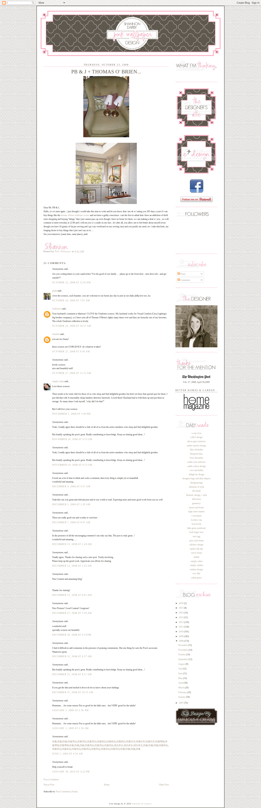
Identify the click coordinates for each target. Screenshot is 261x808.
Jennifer (55, 334)
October (182, 654)
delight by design (196, 474)
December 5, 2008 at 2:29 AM (71, 504)
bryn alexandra (196, 457)
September (183, 659)
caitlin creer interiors (196, 462)
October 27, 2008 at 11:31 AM (71, 373)
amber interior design (196, 445)
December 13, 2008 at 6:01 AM (72, 595)
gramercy (196, 503)
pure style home (196, 540)
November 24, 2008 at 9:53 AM (72, 465)
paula (54, 290)
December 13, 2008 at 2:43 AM (72, 565)
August (182, 664)
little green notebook (196, 528)
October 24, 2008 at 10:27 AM (71, 326)
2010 (181, 631)
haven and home (196, 507)
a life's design (196, 437)
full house (196, 499)
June (180, 673)
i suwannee (196, 515)
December (183, 645)
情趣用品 (72, 741)
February (182, 692)
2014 (181, 612)
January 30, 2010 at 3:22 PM (71, 771)
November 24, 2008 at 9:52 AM (72, 439)
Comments (185, 280)
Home (106, 784)
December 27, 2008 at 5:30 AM (72, 613)
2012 (181, 622)
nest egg (196, 536)
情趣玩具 (130, 741)
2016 (181, 603)
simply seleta (58, 381)
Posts (182, 274)
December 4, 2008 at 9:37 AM (71, 486)
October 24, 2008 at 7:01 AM (71, 300)
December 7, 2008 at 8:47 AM (71, 522)
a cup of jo (196, 433)
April (181, 682)
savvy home (196, 552)
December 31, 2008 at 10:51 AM (72, 692)
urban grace (196, 577)
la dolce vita (196, 520)
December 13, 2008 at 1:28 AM (72, 544)
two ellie (196, 573)
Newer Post (49, 784)
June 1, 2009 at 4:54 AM (67, 753)
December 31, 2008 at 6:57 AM (72, 656)
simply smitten (196, 565)
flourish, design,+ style (196, 495)
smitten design (196, 569)
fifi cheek (196, 491)
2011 (181, 626)
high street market (196, 511)
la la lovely (196, 524)
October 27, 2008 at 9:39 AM (71, 351)
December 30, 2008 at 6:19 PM (72, 634)
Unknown (56, 308)
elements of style (196, 487)
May (180, 678)
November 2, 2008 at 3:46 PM (71, 414)
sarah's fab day (196, 548)
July (180, 668)
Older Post (164, 784)
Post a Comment (51, 779)
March (181, 687)
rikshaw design (196, 544)
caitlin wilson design (196, 466)
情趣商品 (163, 745)
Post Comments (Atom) (67, 791)
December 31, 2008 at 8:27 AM (72, 674)
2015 (181, 608)
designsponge (196, 482)
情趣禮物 (160, 741)
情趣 (54, 741)
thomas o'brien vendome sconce (75, 215)
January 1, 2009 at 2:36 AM (70, 710)
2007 (181, 703)
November (183, 650)
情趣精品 (101, 741)
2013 (181, 617)
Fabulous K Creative (142, 804)
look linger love (196, 532)
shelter (196, 557)
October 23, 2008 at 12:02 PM (71, 282)
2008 (181, 641)
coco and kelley (196, 470)
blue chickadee (196, 449)
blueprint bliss (196, 453)
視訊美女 (118, 745)
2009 (181, 636)
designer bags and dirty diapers (196, 478)
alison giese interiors (196, 441)
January (182, 697)
